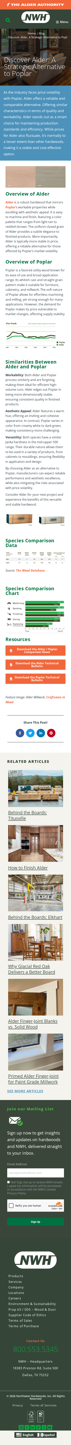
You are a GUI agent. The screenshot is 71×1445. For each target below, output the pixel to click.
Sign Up (35, 1221)
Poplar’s (11, 207)
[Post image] (35, 788)
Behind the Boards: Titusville (27, 815)
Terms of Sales (20, 1320)
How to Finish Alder (28, 868)
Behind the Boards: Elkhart (35, 917)
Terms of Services (43, 1405)
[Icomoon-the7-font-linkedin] (32, 1427)
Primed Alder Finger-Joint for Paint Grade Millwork (33, 1079)
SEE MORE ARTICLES (25, 1091)
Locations (16, 1293)
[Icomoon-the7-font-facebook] (27, 1427)
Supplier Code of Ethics (27, 1315)
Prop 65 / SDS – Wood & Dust (32, 1309)
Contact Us (35, 1341)
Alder (9, 202)
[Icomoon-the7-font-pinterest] (38, 1427)
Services (15, 1282)
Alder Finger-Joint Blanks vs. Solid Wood (33, 1024)
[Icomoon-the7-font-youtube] (49, 1427)
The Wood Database (30, 570)
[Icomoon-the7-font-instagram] (21, 1427)
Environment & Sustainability (32, 1304)
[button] (62, 22)
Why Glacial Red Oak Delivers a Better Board (31, 969)
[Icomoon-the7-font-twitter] (44, 1427)
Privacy (17, 1405)
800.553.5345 (35, 1349)
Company (16, 1287)
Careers (15, 1298)
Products (16, 1276)
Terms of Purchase (24, 1326)
